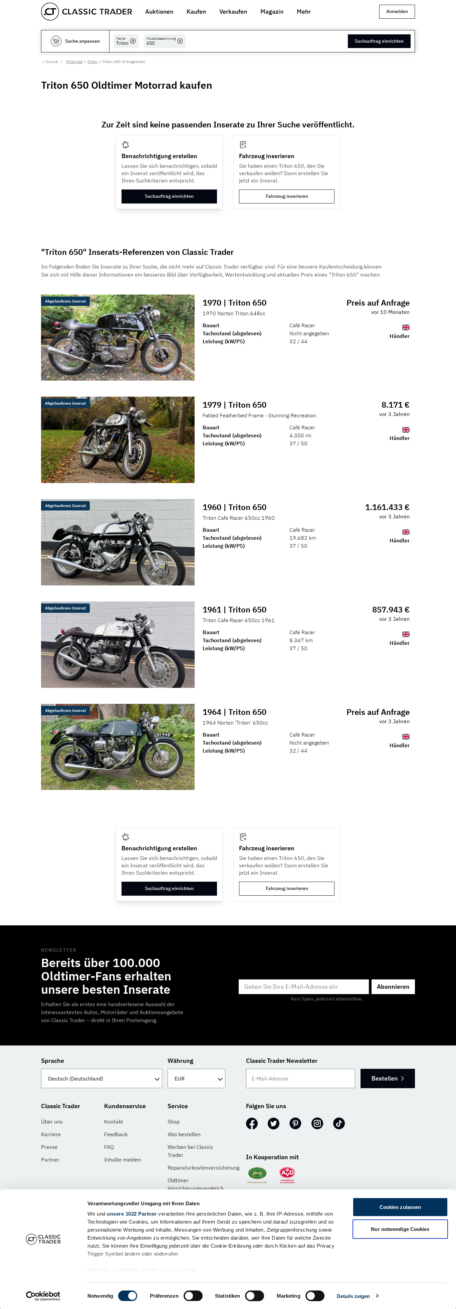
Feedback (116, 1134)
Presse (49, 1147)
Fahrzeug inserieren (287, 196)
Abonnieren (393, 986)
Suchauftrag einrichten (379, 41)
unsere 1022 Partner (132, 1214)
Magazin (271, 11)
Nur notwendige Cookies (400, 1229)
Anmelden (397, 11)
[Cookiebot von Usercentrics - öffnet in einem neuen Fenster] (43, 1296)
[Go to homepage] (86, 12)
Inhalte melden (122, 1159)
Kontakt (113, 1121)
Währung (180, 1060)
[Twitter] (273, 1124)
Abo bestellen (184, 1134)
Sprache (52, 1060)
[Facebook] (252, 1124)
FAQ (109, 1147)
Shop (174, 1121)
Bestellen (385, 1078)
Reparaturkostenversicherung (203, 1167)
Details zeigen (353, 1296)
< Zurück (50, 61)
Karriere (51, 1134)
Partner (50, 1159)
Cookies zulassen (400, 1207)
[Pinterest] (295, 1124)
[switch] (193, 1295)
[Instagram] (317, 1124)
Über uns (52, 1121)
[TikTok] (339, 1124)
